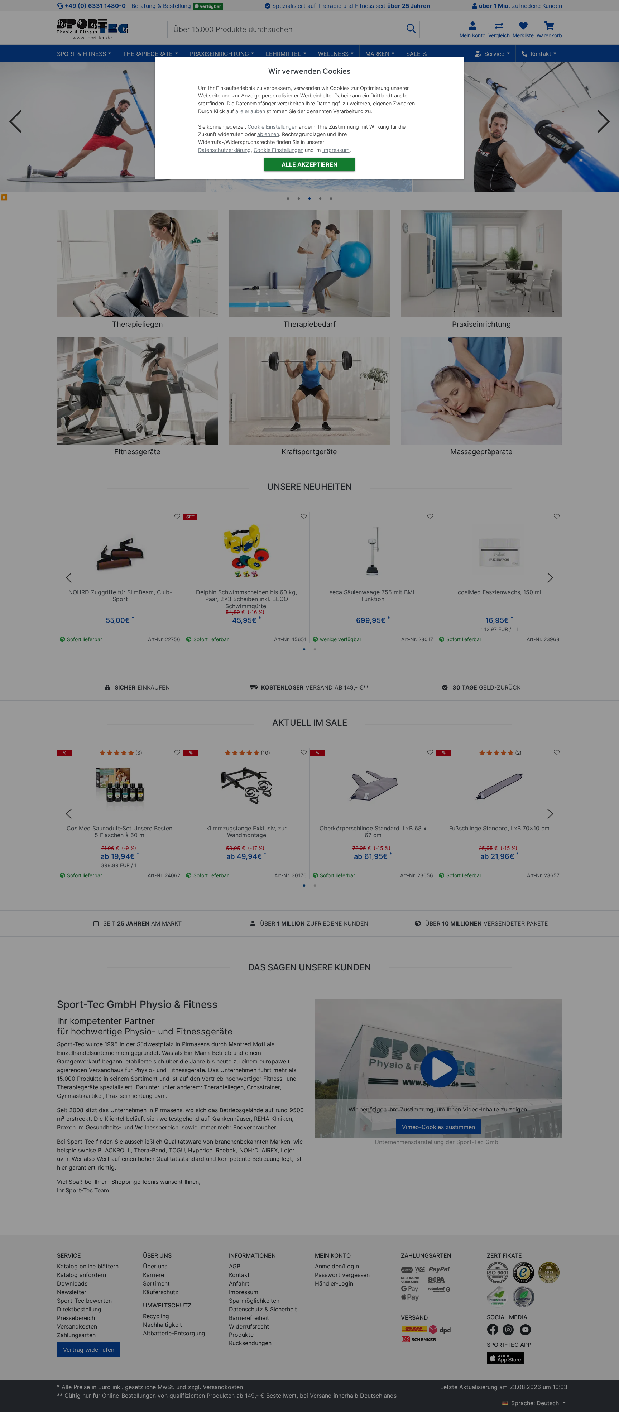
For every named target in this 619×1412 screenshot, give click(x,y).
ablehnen (268, 134)
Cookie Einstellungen (272, 127)
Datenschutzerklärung (224, 150)
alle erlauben (250, 111)
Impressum (336, 150)
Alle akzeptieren (309, 164)
